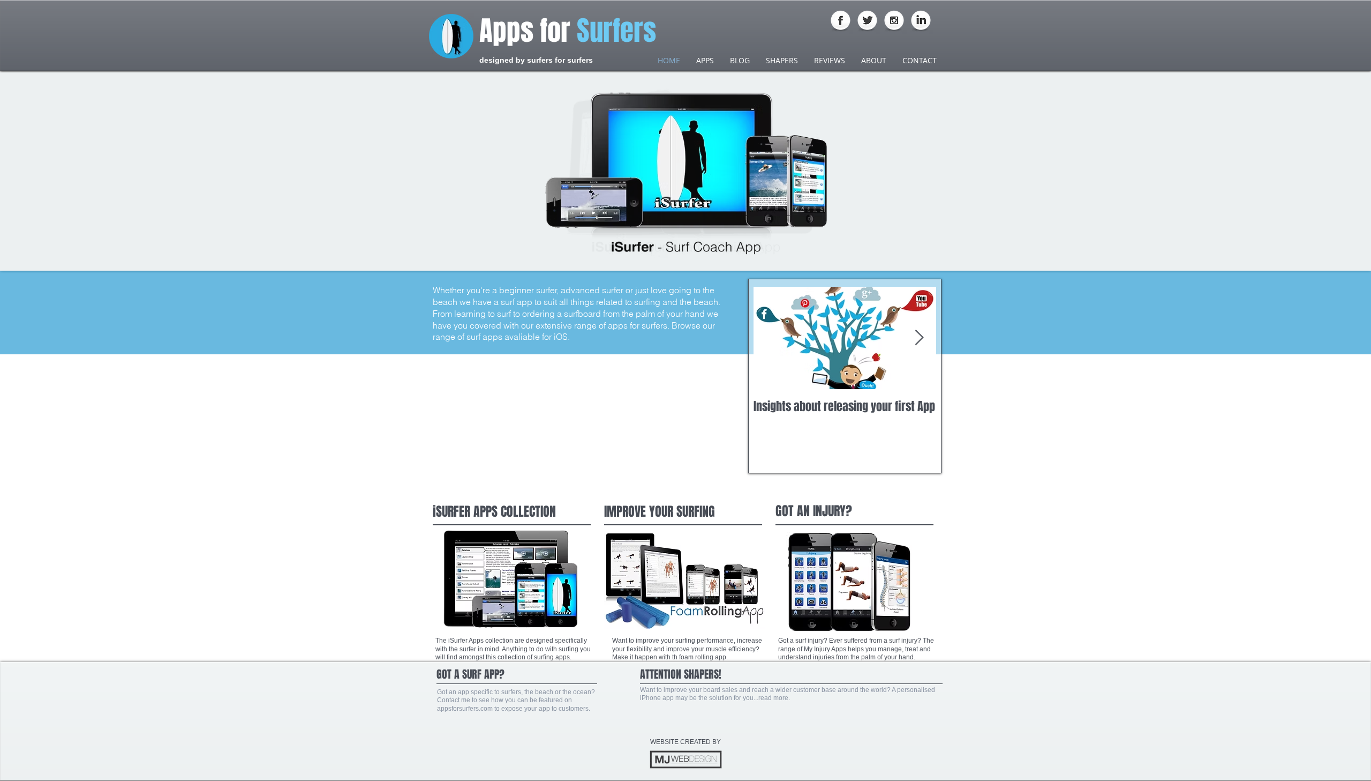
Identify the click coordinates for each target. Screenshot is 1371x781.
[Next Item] (919, 338)
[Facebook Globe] (840, 21)
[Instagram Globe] (894, 21)
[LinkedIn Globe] (921, 21)
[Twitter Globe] (867, 21)
